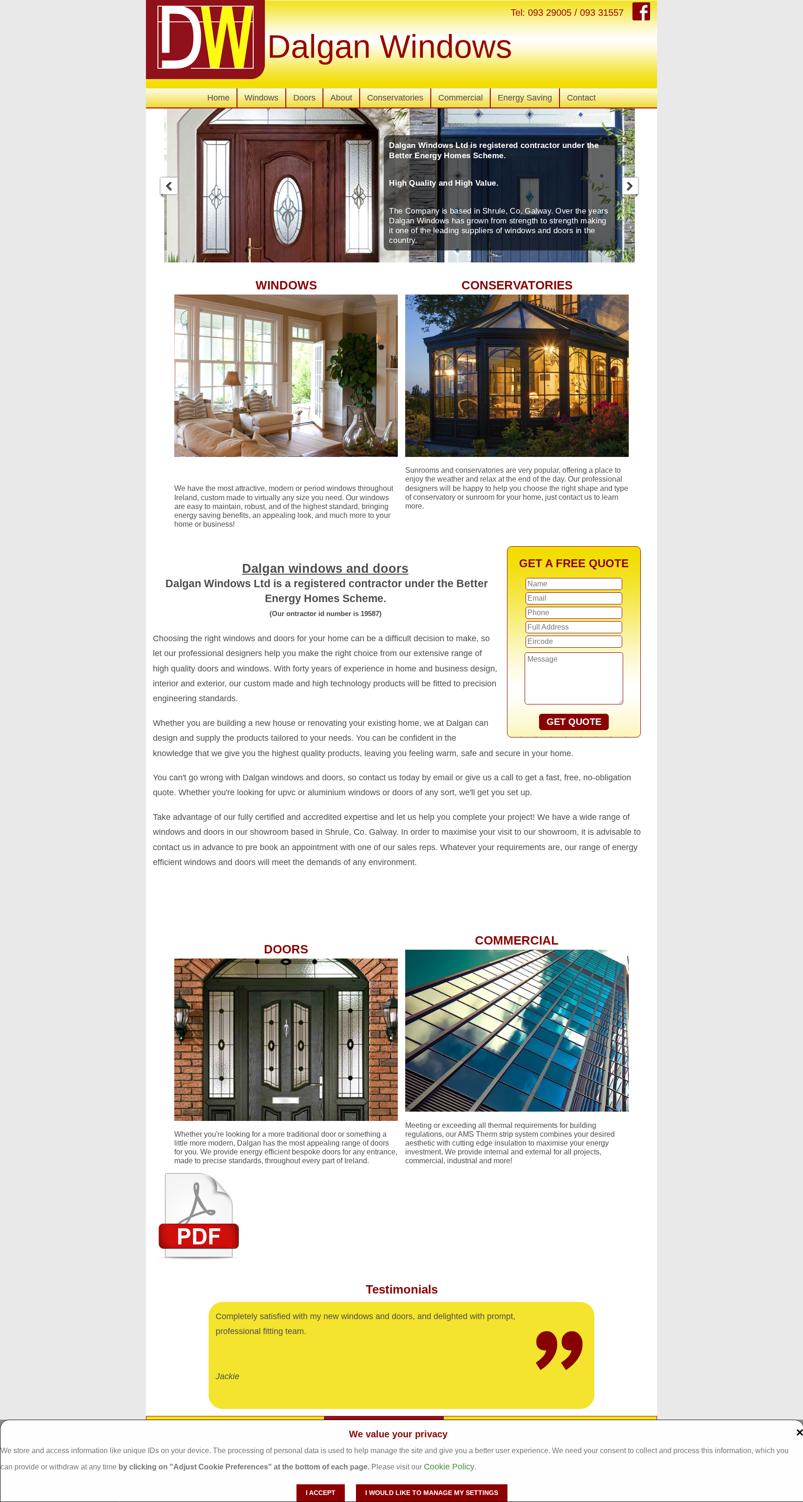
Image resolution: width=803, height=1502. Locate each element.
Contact (581, 97)
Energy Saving (525, 97)
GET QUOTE (573, 722)
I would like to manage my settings (431, 1492)
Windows (261, 97)
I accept (321, 1492)
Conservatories (395, 97)
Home (218, 97)
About (341, 97)
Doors (304, 97)
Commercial (460, 97)
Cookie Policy (449, 1466)
